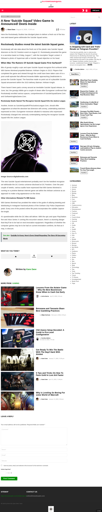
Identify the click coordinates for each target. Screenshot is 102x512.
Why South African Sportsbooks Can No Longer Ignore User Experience (90, 124)
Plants (74, 253)
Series (74, 257)
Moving (74, 245)
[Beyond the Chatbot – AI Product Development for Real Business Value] (74, 93)
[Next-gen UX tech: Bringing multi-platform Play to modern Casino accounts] (74, 147)
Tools (73, 271)
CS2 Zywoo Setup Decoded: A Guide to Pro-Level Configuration (50, 332)
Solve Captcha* (6, 469)
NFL (73, 249)
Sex (73, 259)
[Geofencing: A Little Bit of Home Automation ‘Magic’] (74, 104)
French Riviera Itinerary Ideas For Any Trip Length (90, 169)
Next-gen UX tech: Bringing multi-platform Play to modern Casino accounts (90, 148)
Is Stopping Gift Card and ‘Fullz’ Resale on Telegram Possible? (85, 48)
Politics (74, 255)
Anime (74, 189)
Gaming (15, 283)
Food (73, 215)
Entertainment (76, 209)
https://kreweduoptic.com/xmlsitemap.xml (14, 496)
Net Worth (75, 247)
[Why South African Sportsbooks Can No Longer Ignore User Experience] (74, 125)
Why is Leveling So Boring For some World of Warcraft (50, 394)
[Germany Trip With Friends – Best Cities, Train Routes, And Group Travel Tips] (74, 114)
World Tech (75, 281)
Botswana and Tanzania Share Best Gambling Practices (50, 309)
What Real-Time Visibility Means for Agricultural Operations (89, 82)
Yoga (73, 283)
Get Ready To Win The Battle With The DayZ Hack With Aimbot (49, 352)
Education (75, 207)
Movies (74, 243)
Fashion (74, 211)
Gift (73, 223)
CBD (73, 203)
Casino (74, 201)
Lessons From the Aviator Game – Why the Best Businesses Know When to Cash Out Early (51, 289)
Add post (96, 10)
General (74, 221)
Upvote (15, 256)
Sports (74, 263)
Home (74, 231)
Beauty (74, 191)
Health (74, 229)
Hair (73, 227)
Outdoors (75, 251)
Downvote (52, 256)
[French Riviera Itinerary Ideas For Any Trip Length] (74, 169)
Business (74, 197)
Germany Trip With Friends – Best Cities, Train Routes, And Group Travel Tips (90, 113)
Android (74, 185)
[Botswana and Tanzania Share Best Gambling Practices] (17, 317)
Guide (74, 225)
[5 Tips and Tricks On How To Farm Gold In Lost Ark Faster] (17, 381)
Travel (74, 275)
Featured (75, 213)
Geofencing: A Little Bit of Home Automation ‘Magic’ (89, 103)
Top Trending (76, 273)
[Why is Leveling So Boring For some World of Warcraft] (17, 401)
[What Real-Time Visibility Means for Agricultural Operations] (74, 82)
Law (73, 237)
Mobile (74, 239)
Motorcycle (75, 241)
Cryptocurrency (76, 205)
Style (73, 265)
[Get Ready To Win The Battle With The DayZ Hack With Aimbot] (17, 360)
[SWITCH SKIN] (83, 10)
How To (74, 233)
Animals (74, 187)
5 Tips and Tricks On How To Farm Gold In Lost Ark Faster (50, 374)
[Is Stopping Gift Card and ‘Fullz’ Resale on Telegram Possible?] (85, 35)
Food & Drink (76, 217)
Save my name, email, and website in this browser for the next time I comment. (26, 465)
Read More (74, 74)
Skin (73, 261)
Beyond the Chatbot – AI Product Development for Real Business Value (89, 93)
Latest (51, 7)
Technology (75, 267)
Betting (74, 193)
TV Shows (75, 277)
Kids (73, 235)
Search (99, 18)
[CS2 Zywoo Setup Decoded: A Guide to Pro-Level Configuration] (17, 338)
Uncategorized (76, 279)
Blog (72, 43)
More (90, 65)
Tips (73, 269)
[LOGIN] (86, 10)
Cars (73, 199)
